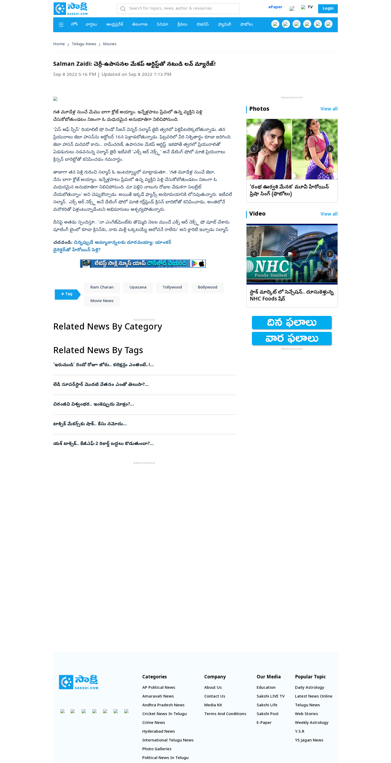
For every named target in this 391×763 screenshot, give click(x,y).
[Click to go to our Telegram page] (116, 711)
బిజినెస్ (203, 24)
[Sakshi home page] (78, 682)
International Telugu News (168, 740)
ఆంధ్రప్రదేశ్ (114, 24)
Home (59, 44)
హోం (74, 24)
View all (329, 109)
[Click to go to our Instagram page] (307, 24)
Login (328, 8)
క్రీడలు (183, 24)
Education (266, 688)
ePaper (275, 7)
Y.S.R (299, 732)
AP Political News (158, 688)
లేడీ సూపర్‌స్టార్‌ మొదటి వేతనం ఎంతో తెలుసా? (143, 385)
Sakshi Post (268, 714)
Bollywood (207, 287)
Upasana (138, 287)
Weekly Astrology (311, 723)
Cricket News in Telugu (164, 714)
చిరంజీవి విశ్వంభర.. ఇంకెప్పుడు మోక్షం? (141, 405)
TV (309, 7)
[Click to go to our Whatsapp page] (286, 24)
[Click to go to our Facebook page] (275, 24)
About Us (213, 688)
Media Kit (213, 705)
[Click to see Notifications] (292, 9)
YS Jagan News (309, 740)
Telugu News (307, 705)
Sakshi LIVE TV (271, 696)
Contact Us (214, 696)
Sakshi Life (267, 705)
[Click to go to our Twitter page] (297, 24)
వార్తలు (91, 24)
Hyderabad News (158, 732)
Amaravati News (158, 696)
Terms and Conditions (225, 714)
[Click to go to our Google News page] (328, 24)
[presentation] (254, 149)
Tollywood (172, 287)
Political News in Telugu (165, 758)
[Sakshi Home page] (70, 8)
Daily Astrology (309, 688)
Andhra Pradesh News (163, 705)
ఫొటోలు (246, 24)
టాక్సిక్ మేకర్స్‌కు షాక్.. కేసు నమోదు (140, 424)
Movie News (102, 301)
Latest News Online (313, 696)
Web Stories (306, 714)
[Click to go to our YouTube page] (318, 24)
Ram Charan (102, 287)
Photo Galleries (157, 749)
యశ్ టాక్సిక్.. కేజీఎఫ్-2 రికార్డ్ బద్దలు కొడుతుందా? (143, 444)
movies (110, 44)
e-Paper (264, 723)
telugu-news (84, 44)
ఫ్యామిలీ (224, 24)
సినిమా (162, 24)
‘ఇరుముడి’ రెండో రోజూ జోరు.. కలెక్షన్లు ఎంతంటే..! (139, 365)
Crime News (153, 723)
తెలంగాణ (140, 24)
